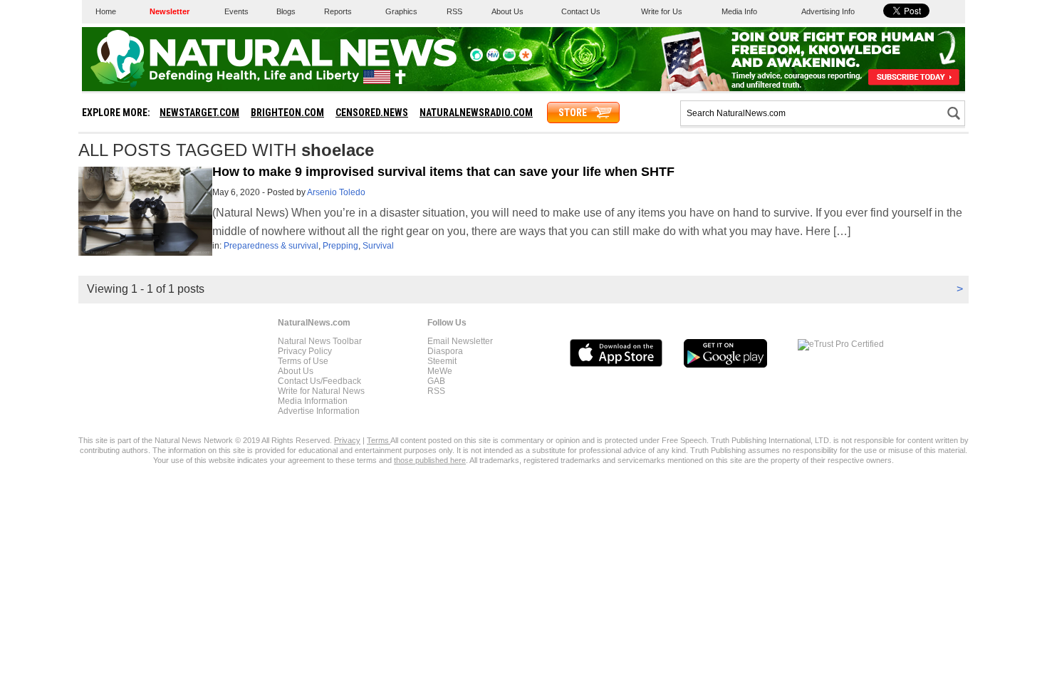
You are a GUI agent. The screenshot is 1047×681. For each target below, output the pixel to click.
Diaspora (445, 351)
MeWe (439, 371)
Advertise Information (319, 411)
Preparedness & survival (271, 246)
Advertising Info (828, 11)
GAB (436, 381)
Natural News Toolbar (320, 341)
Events (236, 11)
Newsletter (169, 11)
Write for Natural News (321, 391)
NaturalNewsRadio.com (476, 112)
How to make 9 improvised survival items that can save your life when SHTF (443, 172)
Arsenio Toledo (336, 192)
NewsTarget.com (199, 112)
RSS (454, 11)
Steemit (442, 361)
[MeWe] (492, 58)
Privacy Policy (305, 351)
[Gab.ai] (509, 58)
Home (105, 11)
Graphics (401, 11)
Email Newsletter (460, 341)
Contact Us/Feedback (319, 381)
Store (572, 112)
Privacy (347, 440)
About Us (507, 11)
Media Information (313, 401)
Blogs (286, 11)
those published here (430, 460)
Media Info (739, 11)
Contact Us (580, 11)
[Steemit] (476, 58)
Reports (338, 11)
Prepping (340, 246)
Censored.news (371, 112)
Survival (378, 246)
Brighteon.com (287, 112)
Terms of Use (303, 361)
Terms (378, 440)
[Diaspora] (525, 58)
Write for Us (661, 11)
